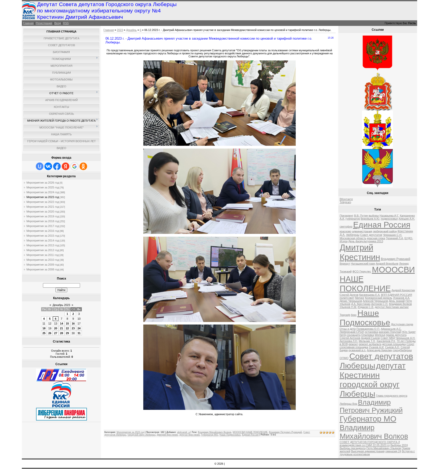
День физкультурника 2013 (365, 241)
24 (79, 328)
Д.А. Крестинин (360, 303)
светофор (346, 226)
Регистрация (44, 23)
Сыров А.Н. (392, 347)
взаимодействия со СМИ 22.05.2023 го (365, 445)
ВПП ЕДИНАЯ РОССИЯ (396, 294)
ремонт (353, 344)
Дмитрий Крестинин (167, 434)
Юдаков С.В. (366, 307)
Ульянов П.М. (348, 307)
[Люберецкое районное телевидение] (61, 380)
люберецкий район (385, 231)
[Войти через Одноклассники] (83, 166)
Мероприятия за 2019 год (42, 216)
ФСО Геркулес (361, 271)
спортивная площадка (354, 347)
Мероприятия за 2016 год (42, 230)
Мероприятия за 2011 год (42, 254)
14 (61, 323)
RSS (66, 23)
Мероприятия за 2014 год (42, 240)
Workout (380, 334)
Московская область (353, 238)
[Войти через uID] (39, 166)
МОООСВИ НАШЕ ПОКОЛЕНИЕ (250, 432)
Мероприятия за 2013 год (42, 245)
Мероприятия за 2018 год (42, 221)
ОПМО (344, 358)
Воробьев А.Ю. (370, 218)
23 (73, 328)
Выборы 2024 (399, 445)
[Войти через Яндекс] (65, 166)
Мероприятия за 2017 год (42, 226)
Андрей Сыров (370, 337)
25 (43, 333)
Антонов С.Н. (379, 303)
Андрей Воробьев (387, 263)
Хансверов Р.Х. (386, 341)
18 (43, 328)
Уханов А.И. (376, 347)
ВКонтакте (346, 199)
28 (61, 333)
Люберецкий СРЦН (352, 331)
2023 (120, 29)
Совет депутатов (371, 234)
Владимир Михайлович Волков (214, 432)
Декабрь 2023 (61, 304)
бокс (354, 314)
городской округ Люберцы (141, 434)
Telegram (345, 202)
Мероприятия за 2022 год (42, 201)
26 (49, 333)
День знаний (397, 300)
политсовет (347, 297)
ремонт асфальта (370, 344)
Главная (28, 23)
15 (67, 323)
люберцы (352, 235)
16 (73, 323)
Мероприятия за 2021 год (42, 206)
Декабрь (131, 29)
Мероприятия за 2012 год (42, 250)
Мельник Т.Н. (367, 341)
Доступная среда (402, 324)
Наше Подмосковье (230, 434)
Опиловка (367, 334)
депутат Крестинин (189, 434)
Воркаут (345, 263)
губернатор (353, 218)
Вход (57, 23)
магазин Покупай (390, 331)
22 (67, 328)
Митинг (359, 297)
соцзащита (353, 334)
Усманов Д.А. (401, 297)
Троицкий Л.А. (395, 238)
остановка (371, 331)
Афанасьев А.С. (391, 328)
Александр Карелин (379, 350)
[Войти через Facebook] (57, 166)
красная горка (376, 238)
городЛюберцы (402, 350)
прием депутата (396, 334)
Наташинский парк (363, 263)
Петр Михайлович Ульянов (383, 448)
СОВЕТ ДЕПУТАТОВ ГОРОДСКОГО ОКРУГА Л (370, 442)
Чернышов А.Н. (405, 337)
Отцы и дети (348, 328)
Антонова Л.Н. (349, 341)
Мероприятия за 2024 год (42, 192)
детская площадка (394, 344)
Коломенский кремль (378, 297)
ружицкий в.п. (357, 350)
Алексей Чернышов (375, 300)
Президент (346, 215)
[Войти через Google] (74, 166)
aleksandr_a (183, 432)
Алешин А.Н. (407, 218)
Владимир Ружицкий (395, 259)
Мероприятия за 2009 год (42, 264)
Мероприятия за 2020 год (42, 211)
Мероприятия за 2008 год (42, 269)
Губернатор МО (209, 434)
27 (55, 333)
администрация (362, 231)
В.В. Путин (361, 215)
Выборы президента (353, 448)
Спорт (410, 344)
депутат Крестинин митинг (392, 307)
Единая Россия (250, 434)
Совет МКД (388, 337)
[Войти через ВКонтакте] (48, 166)
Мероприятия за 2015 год (42, 235)
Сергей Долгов (349, 294)
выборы (374, 215)
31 (79, 333)
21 (61, 328)
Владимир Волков (400, 303)
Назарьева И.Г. (389, 215)
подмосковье (389, 218)
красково (345, 231)
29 (67, 333)
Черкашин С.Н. (392, 234)
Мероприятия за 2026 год (42, 182)
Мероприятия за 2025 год (42, 187)
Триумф (345, 314)
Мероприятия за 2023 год (42, 197)
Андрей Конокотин (403, 290)
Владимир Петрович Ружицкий (285, 432)
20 (55, 328)
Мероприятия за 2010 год (42, 259)
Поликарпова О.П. (368, 328)
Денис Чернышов (351, 300)
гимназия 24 (393, 451)
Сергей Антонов (350, 337)
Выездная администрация (368, 451)
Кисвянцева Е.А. (369, 294)
